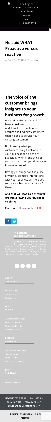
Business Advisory (13, 322)
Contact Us (36, 398)
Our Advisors (10, 294)
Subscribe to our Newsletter (25, 7)
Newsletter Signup (15, 398)
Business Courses (13, 329)
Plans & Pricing (11, 354)
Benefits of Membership (15, 350)
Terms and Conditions (14, 361)
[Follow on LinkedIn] (22, 266)
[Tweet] (14, 221)
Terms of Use (14, 402)
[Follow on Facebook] (17, 266)
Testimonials (10, 298)
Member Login (11, 357)
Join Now (25, 15)
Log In (25, 19)
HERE (38, 208)
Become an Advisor (13, 382)
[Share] (8, 221)
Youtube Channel (25, 11)
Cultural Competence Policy (24, 406)
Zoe (9, 60)
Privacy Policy (33, 402)
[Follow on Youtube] (34, 266)
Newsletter (33, 60)
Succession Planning (14, 326)
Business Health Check (15, 318)
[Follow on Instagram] (28, 266)
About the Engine (12, 290)
